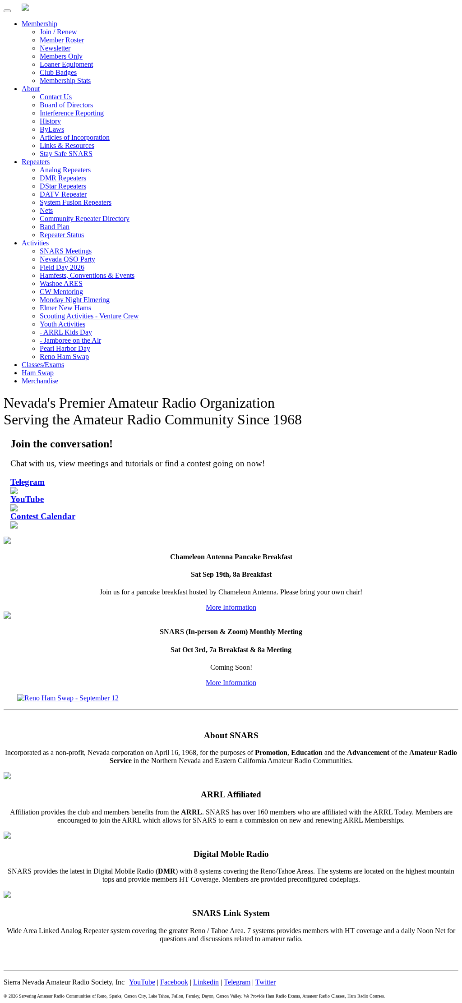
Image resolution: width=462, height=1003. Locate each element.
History (50, 121)
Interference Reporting (72, 113)
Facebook (174, 982)
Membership (39, 24)
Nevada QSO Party (67, 259)
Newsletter (55, 48)
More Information (231, 607)
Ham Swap (38, 373)
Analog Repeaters (65, 170)
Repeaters (36, 162)
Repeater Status (62, 235)
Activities (35, 243)
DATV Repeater (63, 194)
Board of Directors (66, 105)
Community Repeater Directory (84, 218)
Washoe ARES (61, 283)
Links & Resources (67, 145)
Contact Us (56, 97)
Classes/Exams (43, 364)
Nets (46, 210)
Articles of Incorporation (75, 137)
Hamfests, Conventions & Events (87, 275)
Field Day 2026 (62, 267)
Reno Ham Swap (64, 356)
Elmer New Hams (65, 308)
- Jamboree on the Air (70, 340)
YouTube (142, 982)
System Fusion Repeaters (75, 202)
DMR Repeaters (63, 178)
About (31, 88)
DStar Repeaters (63, 186)
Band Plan (54, 226)
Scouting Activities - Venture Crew (89, 316)
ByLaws (52, 129)
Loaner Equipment (66, 64)
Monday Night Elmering (75, 300)
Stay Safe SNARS (66, 153)
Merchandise (40, 381)
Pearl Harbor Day (65, 348)
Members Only (61, 56)
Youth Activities (62, 324)
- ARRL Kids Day (66, 332)
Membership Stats (65, 80)
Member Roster (62, 40)
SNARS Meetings (66, 251)
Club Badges (58, 72)
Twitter (265, 982)
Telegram (237, 982)
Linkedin (206, 982)
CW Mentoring (61, 291)
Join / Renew (58, 32)
